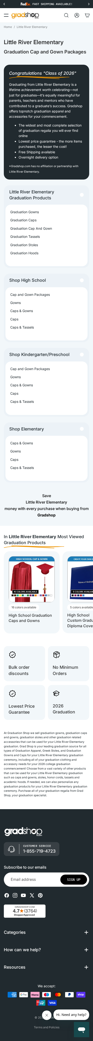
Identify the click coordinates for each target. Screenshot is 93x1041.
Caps (14, 319)
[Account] (77, 15)
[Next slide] (85, 592)
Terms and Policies (46, 1027)
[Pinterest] (40, 895)
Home (8, 27)
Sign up (73, 879)
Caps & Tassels (22, 327)
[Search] (66, 15)
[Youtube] (23, 895)
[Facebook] (7, 895)
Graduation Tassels (25, 236)
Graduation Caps (23, 220)
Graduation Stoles (24, 245)
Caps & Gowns (21, 311)
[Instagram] (15, 895)
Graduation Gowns (24, 212)
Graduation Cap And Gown (31, 228)
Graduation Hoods (24, 253)
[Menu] (6, 15)
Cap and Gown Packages (30, 294)
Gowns (15, 303)
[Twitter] (32, 895)
